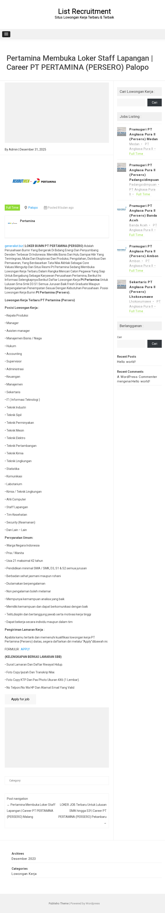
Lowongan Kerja (24, 874)
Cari (154, 102)
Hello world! (126, 362)
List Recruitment (84, 11)
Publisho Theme (59, 903)
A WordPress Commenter (137, 377)
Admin (13, 149)
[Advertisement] (57, 112)
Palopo (33, 207)
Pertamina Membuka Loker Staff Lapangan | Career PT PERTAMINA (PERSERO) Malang (31, 810)
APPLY (26, 649)
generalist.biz (14, 246)
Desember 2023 (24, 859)
